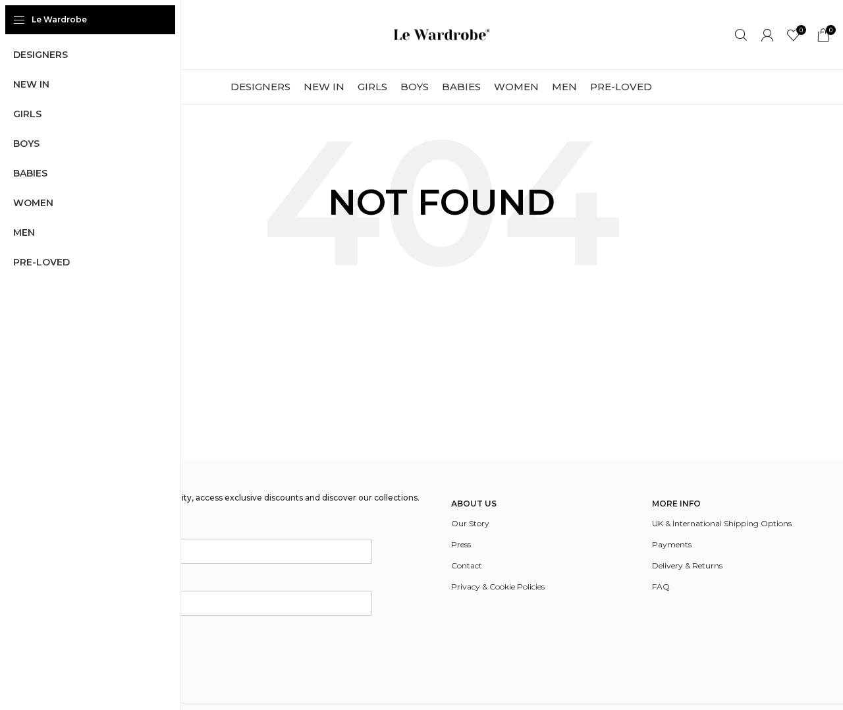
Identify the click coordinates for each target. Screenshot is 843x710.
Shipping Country (93, 582)
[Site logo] (441, 34)
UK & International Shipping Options (722, 523)
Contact (466, 565)
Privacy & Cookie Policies (498, 586)
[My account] (767, 35)
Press (461, 544)
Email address (86, 530)
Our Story (470, 523)
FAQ (661, 586)
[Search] (741, 35)
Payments (672, 544)
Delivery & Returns (687, 565)
